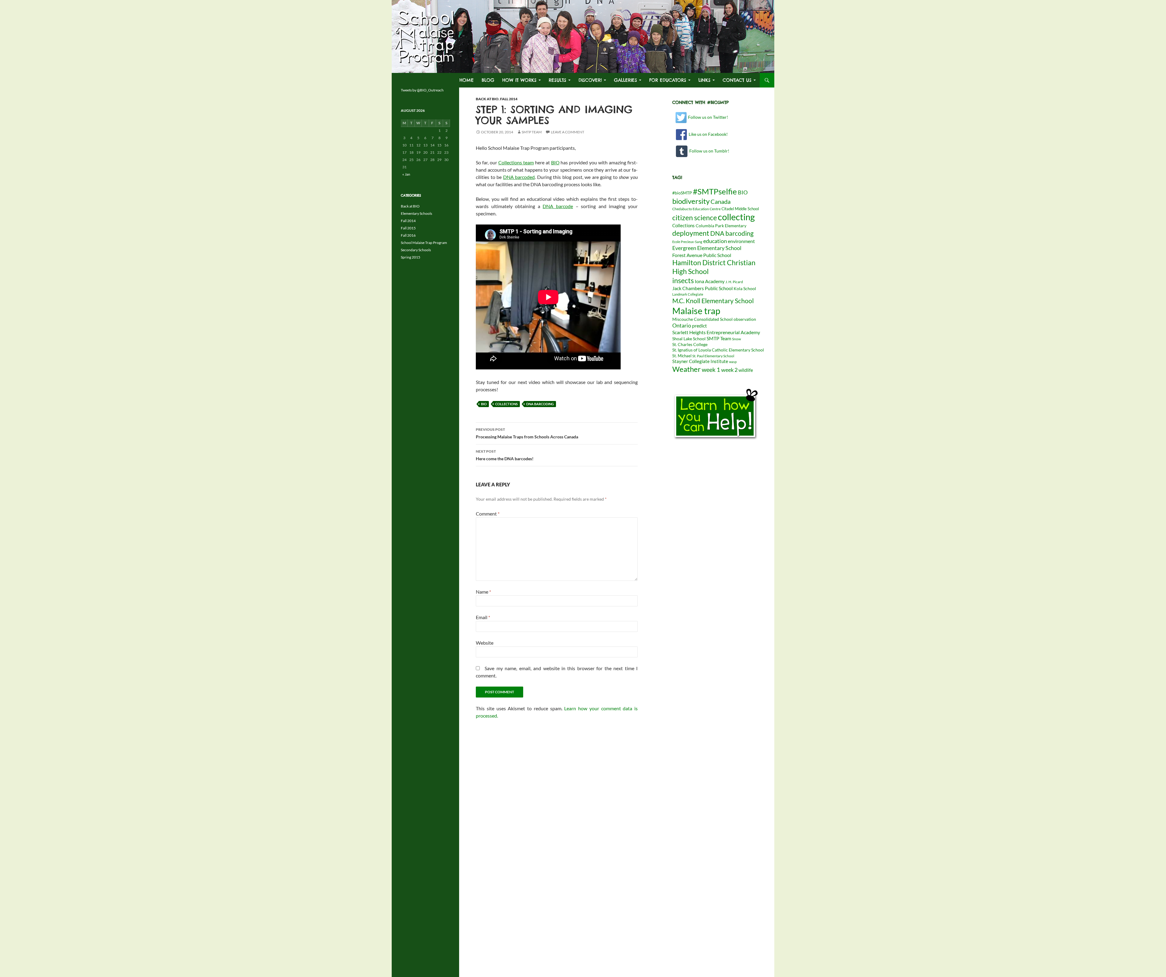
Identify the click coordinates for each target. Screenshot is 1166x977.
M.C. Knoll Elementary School (713, 300)
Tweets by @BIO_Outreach (422, 90)
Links (704, 80)
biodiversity (691, 201)
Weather (686, 369)
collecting (736, 217)
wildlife (745, 370)
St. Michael (681, 355)
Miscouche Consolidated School (702, 319)
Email (483, 617)
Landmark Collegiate (687, 294)
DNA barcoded (519, 177)
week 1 (711, 369)
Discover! (590, 80)
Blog (488, 80)
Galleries (625, 80)
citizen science (694, 217)
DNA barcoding (540, 404)
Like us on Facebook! (707, 134)
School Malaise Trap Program (424, 242)
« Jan (406, 174)
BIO (555, 162)
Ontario (681, 325)
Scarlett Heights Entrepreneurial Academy (716, 332)
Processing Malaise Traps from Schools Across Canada (527, 433)
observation (745, 319)
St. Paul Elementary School (713, 356)
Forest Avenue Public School (701, 255)
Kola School (745, 288)
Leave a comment (567, 132)
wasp (733, 362)
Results (557, 80)
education (715, 241)
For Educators (667, 80)
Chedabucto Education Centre (696, 209)
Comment (487, 513)
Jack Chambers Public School (702, 288)
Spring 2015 (410, 257)
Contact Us (737, 80)
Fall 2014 (508, 99)
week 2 (729, 369)
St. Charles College (689, 344)
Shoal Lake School (689, 338)
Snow (736, 339)
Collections (506, 404)
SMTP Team (532, 132)
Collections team (516, 162)
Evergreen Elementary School (707, 248)
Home (466, 80)
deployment (690, 233)
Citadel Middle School (740, 208)
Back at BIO (487, 99)
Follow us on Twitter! (707, 117)
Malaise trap (696, 310)
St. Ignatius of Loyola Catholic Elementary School (718, 350)
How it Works (519, 80)
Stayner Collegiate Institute (700, 361)
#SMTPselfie (715, 191)
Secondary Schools (416, 250)
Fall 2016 (408, 235)
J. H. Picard (734, 281)
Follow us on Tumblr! (708, 150)
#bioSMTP (682, 192)
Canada (721, 201)
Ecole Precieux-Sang (687, 242)
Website (484, 643)
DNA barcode (558, 206)
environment (741, 241)
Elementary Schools (416, 213)
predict (699, 325)
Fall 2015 (408, 228)
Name (483, 592)
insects (683, 280)
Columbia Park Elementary (721, 225)
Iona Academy (709, 281)
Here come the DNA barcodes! (505, 455)
